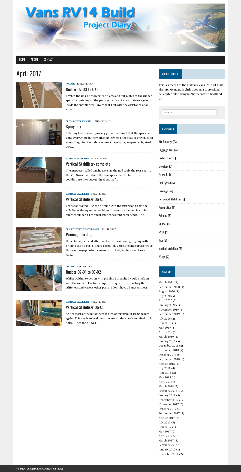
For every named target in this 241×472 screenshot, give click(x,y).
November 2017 (169, 404)
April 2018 (165, 382)
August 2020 (167, 291)
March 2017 (166, 440)
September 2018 (169, 359)
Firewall (163, 174)
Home (22, 59)
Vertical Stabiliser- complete (88, 164)
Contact (49, 59)
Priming (86, 121)
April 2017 (165, 436)
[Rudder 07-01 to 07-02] (39, 288)
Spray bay (73, 126)
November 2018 (169, 350)
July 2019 (165, 318)
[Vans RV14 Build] (120, 28)
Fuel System (165, 183)
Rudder (70, 83)
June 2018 (165, 373)
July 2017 (165, 422)
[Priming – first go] (39, 251)
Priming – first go (79, 234)
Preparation (73, 121)
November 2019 (169, 309)
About (34, 59)
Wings (162, 257)
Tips (161, 240)
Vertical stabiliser (77, 158)
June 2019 (165, 323)
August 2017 (167, 418)
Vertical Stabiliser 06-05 (85, 199)
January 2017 (167, 449)
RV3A (161, 232)
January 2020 (167, 305)
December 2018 (169, 345)
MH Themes (58, 468)
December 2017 (169, 400)
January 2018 (167, 395)
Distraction (165, 158)
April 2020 (165, 300)
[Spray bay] (39, 143)
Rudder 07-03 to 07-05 (83, 89)
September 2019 (169, 314)
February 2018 (168, 391)
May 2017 (165, 431)
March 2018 (166, 386)
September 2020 (169, 287)
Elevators (163, 166)
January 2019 (167, 341)
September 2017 (169, 413)
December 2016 (169, 454)
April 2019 (165, 332)
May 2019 (165, 327)
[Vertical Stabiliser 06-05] (39, 215)
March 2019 (166, 336)
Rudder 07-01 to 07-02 (83, 272)
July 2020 (165, 296)
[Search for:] (189, 112)
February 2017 (168, 445)
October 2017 (167, 409)
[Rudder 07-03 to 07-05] (39, 105)
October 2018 (167, 355)
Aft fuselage (165, 142)
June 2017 (165, 427)
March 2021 (166, 282)
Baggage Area (166, 150)
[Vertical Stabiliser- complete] (39, 180)
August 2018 (167, 364)
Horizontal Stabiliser (170, 199)
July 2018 (165, 368)
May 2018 (165, 377)
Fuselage (163, 191)
